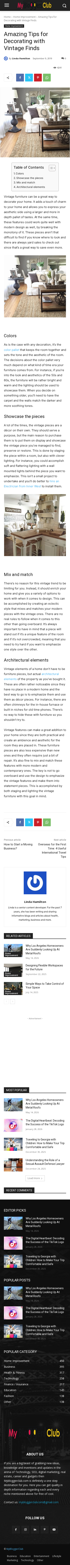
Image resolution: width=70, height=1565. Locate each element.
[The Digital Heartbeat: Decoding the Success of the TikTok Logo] (13, 1125)
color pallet (11, 350)
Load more (34, 1178)
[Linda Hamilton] (6, 58)
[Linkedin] (35, 1529)
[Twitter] (29, 77)
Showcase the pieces (29, 178)
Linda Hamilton (21, 58)
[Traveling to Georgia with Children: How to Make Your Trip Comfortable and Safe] (13, 1144)
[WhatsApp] (47, 77)
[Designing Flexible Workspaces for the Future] (13, 970)
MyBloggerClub (14, 1549)
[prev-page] (6, 1001)
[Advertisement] (35, 1045)
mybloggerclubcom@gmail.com (39, 1502)
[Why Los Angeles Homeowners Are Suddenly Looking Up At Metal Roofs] (13, 950)
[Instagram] (25, 1529)
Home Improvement (24, 17)
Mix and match (26, 182)
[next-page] (12, 1001)
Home (7, 17)
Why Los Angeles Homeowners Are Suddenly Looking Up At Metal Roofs (45, 949)
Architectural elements (31, 186)
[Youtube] (54, 1529)
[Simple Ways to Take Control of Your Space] (13, 988)
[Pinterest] (38, 77)
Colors (20, 173)
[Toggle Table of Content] (50, 168)
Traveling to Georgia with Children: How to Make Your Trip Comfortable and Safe (45, 1143)
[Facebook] (20, 77)
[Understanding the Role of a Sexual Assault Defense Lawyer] (13, 1164)
